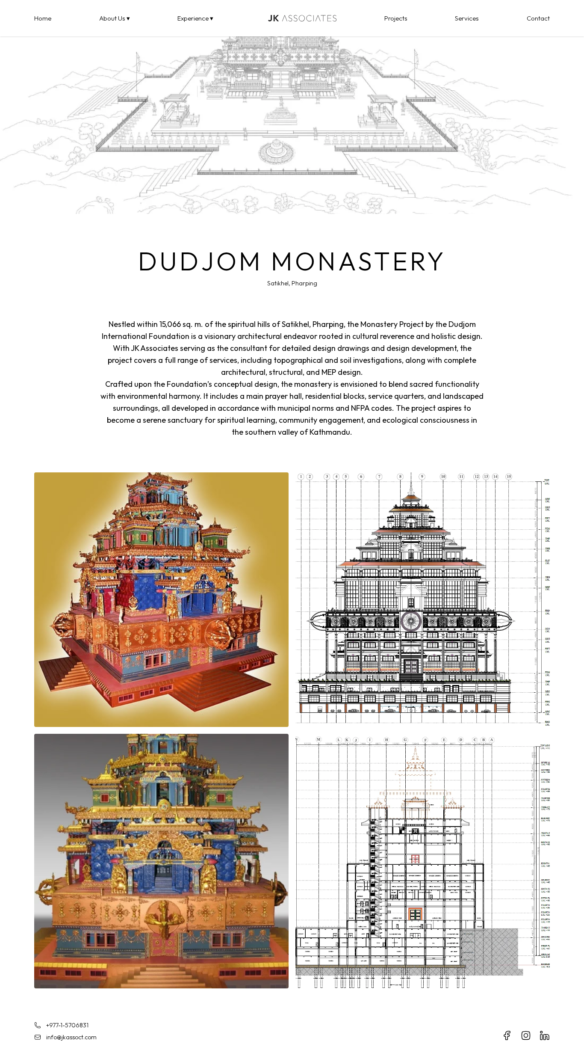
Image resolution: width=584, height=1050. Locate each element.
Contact (538, 18)
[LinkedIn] (545, 1035)
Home (42, 18)
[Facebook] (507, 1035)
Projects (395, 18)
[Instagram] (526, 1035)
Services (467, 18)
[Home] (298, 18)
